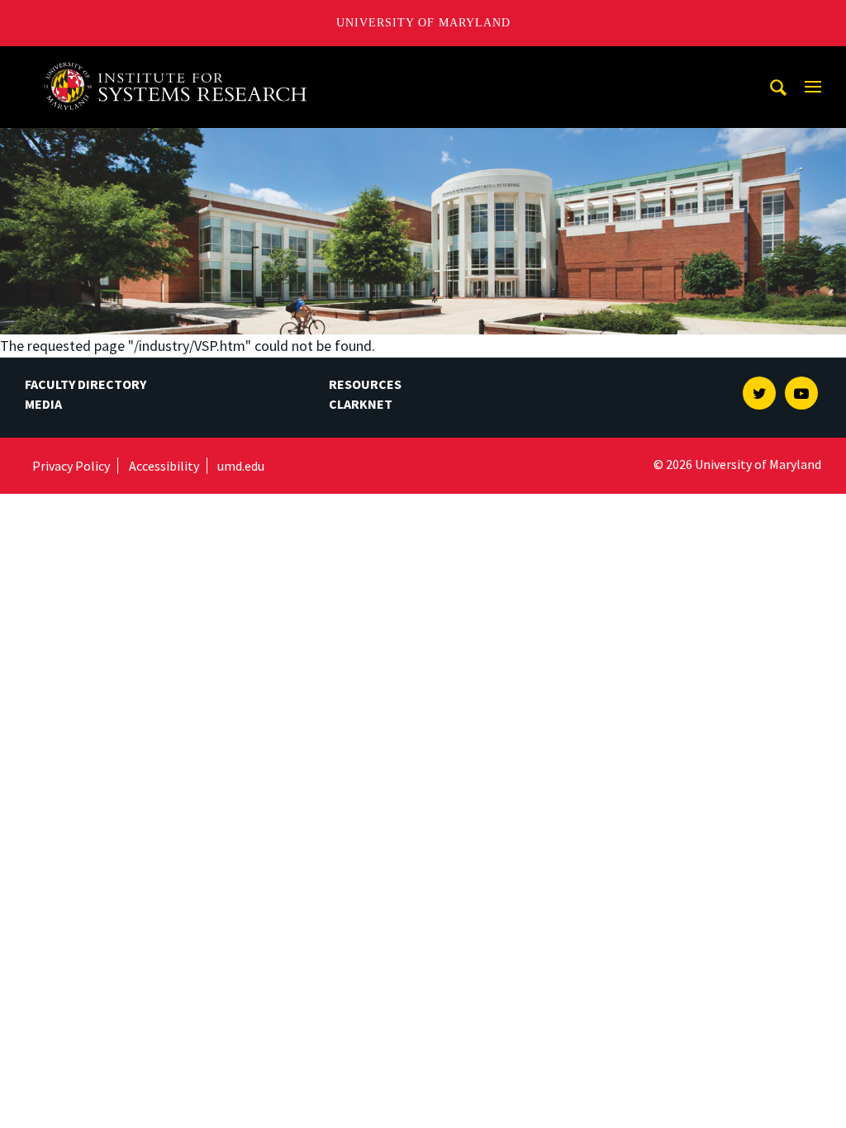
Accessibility (164, 465)
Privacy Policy (71, 465)
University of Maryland (423, 23)
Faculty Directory (85, 384)
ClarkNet (360, 404)
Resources (365, 384)
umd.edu (240, 465)
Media (43, 404)
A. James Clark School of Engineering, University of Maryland (181, 61)
